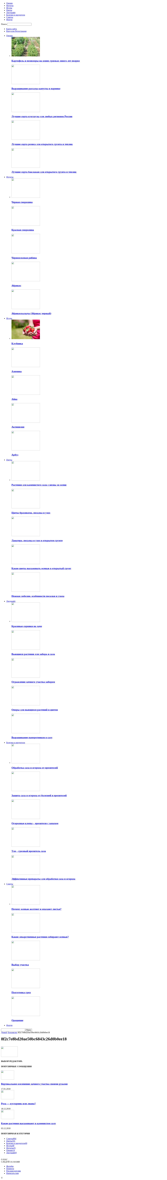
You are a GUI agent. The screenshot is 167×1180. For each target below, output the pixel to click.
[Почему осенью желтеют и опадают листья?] (25, 904)
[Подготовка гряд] (25, 987)
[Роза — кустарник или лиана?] (7, 1098)
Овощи (9, 3)
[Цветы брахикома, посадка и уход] (25, 508)
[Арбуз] (25, 450)
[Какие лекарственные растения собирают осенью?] (25, 932)
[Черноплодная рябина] (25, 253)
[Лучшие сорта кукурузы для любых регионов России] (25, 111)
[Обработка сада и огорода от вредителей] (25, 763)
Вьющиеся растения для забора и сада (33, 654)
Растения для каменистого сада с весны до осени (38, 484)
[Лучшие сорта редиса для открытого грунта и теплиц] (25, 139)
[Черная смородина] (25, 197)
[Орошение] (25, 1015)
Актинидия (17, 427)
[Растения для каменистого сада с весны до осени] (25, 480)
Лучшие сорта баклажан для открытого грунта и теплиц (43, 172)
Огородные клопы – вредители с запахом (34, 823)
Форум (9, 20)
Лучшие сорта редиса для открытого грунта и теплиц (42, 144)
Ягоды (9, 8)
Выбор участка (20, 964)
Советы (9, 17)
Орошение (17, 1020)
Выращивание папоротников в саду (31, 737)
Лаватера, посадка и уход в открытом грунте (37, 540)
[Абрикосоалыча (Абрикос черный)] (25, 308)
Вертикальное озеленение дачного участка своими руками (34, 1084)
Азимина (16, 371)
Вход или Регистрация (16, 31)
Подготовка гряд (21, 992)
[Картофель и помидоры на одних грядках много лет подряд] (25, 56)
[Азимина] (25, 366)
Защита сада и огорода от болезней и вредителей (39, 795)
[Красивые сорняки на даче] (25, 621)
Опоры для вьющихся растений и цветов (34, 709)
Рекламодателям (13, 1171)
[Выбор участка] (25, 960)
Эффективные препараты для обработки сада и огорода (43, 878)
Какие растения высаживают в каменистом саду (28, 1123)
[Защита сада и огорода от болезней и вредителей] (25, 790)
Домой (4, 1032)
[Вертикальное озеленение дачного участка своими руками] (7, 1079)
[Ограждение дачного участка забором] (25, 677)
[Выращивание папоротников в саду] (25, 732)
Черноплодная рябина (24, 257)
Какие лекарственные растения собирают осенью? (40, 936)
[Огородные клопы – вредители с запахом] (25, 818)
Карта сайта (11, 29)
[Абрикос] (25, 280)
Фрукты (9, 5)
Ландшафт (11, 12)
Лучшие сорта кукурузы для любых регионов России (41, 116)
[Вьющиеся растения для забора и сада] (25, 649)
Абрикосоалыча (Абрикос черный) (31, 313)
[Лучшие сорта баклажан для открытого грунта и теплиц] (25, 167)
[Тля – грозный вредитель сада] (25, 846)
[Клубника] (25, 338)
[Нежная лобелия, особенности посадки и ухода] (25, 591)
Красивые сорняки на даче (26, 626)
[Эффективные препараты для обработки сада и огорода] (25, 874)
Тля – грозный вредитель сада (28, 851)
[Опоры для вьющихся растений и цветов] (25, 705)
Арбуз (14, 454)
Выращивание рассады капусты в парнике (35, 88)
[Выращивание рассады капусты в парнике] (25, 83)
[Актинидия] (25, 422)
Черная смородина (22, 202)
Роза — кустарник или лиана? (18, 1103)
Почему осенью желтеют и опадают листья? (36, 909)
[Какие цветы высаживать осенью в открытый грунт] (25, 563)
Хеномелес (12, 1032)
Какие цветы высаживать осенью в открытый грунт (41, 568)
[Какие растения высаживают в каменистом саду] (7, 1118)
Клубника (17, 343)
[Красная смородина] (25, 225)
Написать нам (12, 1173)
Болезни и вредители (15, 15)
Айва (14, 399)
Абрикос (16, 285)
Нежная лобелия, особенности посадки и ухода (37, 596)
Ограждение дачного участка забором (33, 681)
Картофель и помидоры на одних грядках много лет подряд (45, 60)
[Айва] (25, 394)
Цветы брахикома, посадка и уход (30, 512)
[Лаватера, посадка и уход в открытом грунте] (25, 535)
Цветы (9, 10)
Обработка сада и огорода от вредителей (34, 767)
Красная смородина (22, 230)
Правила (10, 1168)
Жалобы (10, 1166)
